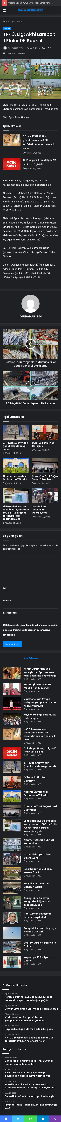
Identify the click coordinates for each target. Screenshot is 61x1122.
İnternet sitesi (10, 612)
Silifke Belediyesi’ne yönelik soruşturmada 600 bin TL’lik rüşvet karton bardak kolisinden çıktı (16, 513)
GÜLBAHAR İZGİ (15, 48)
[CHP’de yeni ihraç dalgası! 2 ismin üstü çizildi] (11, 164)
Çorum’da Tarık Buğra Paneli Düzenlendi (45, 478)
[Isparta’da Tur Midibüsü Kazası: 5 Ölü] (12, 873)
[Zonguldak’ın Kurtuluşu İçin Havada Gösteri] (12, 933)
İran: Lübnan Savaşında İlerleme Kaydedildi (38, 915)
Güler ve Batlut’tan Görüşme (43, 444)
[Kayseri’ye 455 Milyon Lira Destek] (12, 962)
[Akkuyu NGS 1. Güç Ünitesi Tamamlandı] (12, 844)
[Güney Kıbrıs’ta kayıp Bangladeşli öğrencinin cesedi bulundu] (12, 902)
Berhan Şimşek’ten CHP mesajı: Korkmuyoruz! (37, 686)
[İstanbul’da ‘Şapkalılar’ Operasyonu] (45, 495)
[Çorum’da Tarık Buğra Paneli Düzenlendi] (45, 465)
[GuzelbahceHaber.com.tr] (31, 10)
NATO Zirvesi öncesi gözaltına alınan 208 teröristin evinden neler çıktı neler (40, 734)
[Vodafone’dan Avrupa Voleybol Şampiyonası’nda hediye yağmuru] (12, 703)
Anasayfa (10, 21)
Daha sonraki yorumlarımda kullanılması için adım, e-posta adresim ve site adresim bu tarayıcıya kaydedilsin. (30, 630)
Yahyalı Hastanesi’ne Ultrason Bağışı (36, 885)
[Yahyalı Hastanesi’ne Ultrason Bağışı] (12, 888)
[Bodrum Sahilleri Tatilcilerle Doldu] (12, 947)
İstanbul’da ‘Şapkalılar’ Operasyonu (39, 509)
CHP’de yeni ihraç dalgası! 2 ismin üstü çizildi (40, 750)
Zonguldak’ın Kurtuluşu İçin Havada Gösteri (40, 930)
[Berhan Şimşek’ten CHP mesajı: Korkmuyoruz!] (12, 689)
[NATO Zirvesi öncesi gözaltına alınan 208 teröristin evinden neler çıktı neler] (11, 140)
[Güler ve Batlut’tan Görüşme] (45, 432)
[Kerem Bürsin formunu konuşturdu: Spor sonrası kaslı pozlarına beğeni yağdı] (12, 673)
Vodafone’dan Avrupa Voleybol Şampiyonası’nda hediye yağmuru (40, 702)
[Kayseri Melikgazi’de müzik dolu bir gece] (12, 719)
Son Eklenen (30, 658)
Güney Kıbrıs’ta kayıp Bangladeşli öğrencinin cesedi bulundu (37, 901)
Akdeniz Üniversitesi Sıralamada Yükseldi (15, 478)
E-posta (7, 600)
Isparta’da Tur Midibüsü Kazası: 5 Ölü (38, 870)
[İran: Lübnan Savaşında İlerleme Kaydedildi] (12, 918)
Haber (20, 21)
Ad (5, 588)
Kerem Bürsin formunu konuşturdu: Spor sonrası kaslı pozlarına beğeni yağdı (40, 672)
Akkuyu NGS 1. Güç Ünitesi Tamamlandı (39, 841)
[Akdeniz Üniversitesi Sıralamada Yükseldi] (16, 465)
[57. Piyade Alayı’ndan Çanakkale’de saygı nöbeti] (16, 432)
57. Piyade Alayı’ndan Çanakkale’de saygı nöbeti (15, 446)
